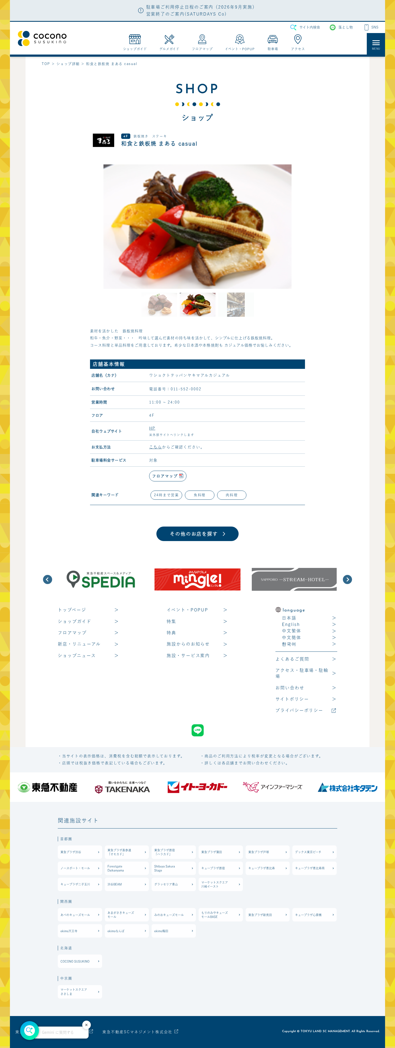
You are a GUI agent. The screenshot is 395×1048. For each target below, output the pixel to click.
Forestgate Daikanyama (115, 868)
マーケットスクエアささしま (73, 991)
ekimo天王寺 (68, 931)
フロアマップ (72, 633)
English (291, 624)
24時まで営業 (166, 495)
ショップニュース (77, 655)
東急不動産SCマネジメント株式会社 (137, 1032)
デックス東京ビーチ (308, 852)
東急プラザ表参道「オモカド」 (119, 852)
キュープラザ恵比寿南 (310, 868)
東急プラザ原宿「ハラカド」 (164, 852)
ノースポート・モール (75, 868)
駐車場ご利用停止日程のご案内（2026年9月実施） (201, 7)
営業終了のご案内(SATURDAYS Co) (186, 14)
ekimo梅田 (161, 931)
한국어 (289, 644)
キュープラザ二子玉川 (75, 884)
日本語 (289, 618)
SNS (374, 27)
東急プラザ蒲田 (211, 852)
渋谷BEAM (114, 884)
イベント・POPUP (187, 610)
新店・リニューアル (79, 644)
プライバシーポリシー (299, 710)
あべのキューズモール (75, 914)
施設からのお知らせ (188, 644)
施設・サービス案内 (188, 655)
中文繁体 (291, 631)
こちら (155, 447)
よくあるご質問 (292, 659)
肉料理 (232, 495)
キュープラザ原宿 (213, 868)
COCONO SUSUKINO (74, 961)
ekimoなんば (115, 931)
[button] (47, 579)
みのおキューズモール (169, 914)
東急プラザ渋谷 (70, 852)
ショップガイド (74, 621)
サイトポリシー (292, 699)
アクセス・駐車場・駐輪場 (301, 673)
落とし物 (345, 27)
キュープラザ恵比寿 (261, 868)
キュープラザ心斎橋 (308, 914)
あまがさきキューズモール (120, 914)
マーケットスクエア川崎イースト (214, 884)
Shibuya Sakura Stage (164, 868)
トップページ (72, 610)
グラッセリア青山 (166, 884)
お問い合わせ (289, 688)
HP (152, 428)
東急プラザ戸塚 (258, 852)
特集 (171, 621)
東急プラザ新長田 (260, 914)
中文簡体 (291, 637)
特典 (171, 633)
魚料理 (200, 495)
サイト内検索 (309, 27)
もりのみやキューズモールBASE (214, 914)
